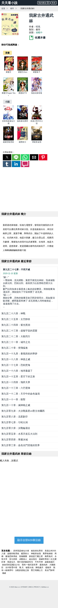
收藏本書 (40, 37)
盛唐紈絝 (44, 565)
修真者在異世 (22, 121)
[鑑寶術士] (22, 140)
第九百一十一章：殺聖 (13, 399)
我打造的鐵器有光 (25, 562)
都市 (12, 8)
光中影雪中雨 (11, 567)
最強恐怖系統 (11, 556)
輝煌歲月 (39, 567)
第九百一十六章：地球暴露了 (17, 370)
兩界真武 (49, 556)
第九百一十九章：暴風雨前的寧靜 (19, 353)
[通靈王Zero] (22, 70)
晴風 (38, 26)
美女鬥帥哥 (50, 570)
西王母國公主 (37, 570)
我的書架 (42, 3)
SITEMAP (24, 587)
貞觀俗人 (23, 559)
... (29, 292)
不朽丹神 (39, 562)
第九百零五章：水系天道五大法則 (19, 434)
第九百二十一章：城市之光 (15, 342)
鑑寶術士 (22, 142)
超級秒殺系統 (8, 142)
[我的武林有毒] (36, 91)
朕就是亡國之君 (36, 556)
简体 (54, 3)
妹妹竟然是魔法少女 (11, 565)
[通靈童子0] (22, 91)
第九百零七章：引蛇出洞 (14, 422)
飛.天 (21, 567)
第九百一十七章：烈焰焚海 (15, 365)
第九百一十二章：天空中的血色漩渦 (20, 393)
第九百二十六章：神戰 (13, 313)
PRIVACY (37, 587)
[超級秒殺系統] (8, 140)
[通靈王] (8, 70)
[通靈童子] (36, 70)
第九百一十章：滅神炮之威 (15, 405)
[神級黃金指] (36, 140)
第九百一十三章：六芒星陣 (15, 388)
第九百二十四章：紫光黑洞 (15, 325)
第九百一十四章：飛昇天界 (15, 382)
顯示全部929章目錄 (29, 540)
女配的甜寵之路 (22, 570)
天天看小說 (9, 3)
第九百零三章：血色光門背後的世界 (20, 445)
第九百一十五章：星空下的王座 (18, 376)
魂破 (4, 573)
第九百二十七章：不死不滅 (16, 269)
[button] (7, 157)
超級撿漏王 (50, 562)
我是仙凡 (11, 562)
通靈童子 (36, 72)
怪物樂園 (23, 556)
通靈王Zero (22, 72)
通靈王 (8, 72)
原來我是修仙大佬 (21, 551)
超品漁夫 (33, 559)
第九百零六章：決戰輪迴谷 (15, 428)
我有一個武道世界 (30, 565)
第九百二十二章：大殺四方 (15, 336)
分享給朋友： (9, 152)
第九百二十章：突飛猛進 (14, 348)
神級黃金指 (36, 142)
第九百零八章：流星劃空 (14, 416)
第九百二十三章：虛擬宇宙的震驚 (19, 330)
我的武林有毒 (36, 93)
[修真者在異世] (22, 119)
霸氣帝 (48, 567)
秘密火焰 (30, 567)
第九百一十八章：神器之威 (15, 359)
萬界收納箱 (48, 553)
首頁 (3, 8)
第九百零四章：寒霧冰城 (14, 439)
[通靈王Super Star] (8, 91)
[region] (29, 188)
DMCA (31, 587)
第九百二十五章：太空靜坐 (15, 319)
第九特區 (13, 559)
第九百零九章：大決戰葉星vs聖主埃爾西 (23, 411)
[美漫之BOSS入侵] (36, 119)
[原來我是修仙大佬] (8, 119)
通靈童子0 (22, 93)
